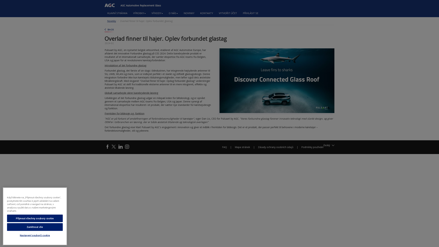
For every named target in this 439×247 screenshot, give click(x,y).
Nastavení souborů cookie (35, 235)
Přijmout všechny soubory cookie (35, 218)
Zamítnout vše (35, 226)
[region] (35, 216)
